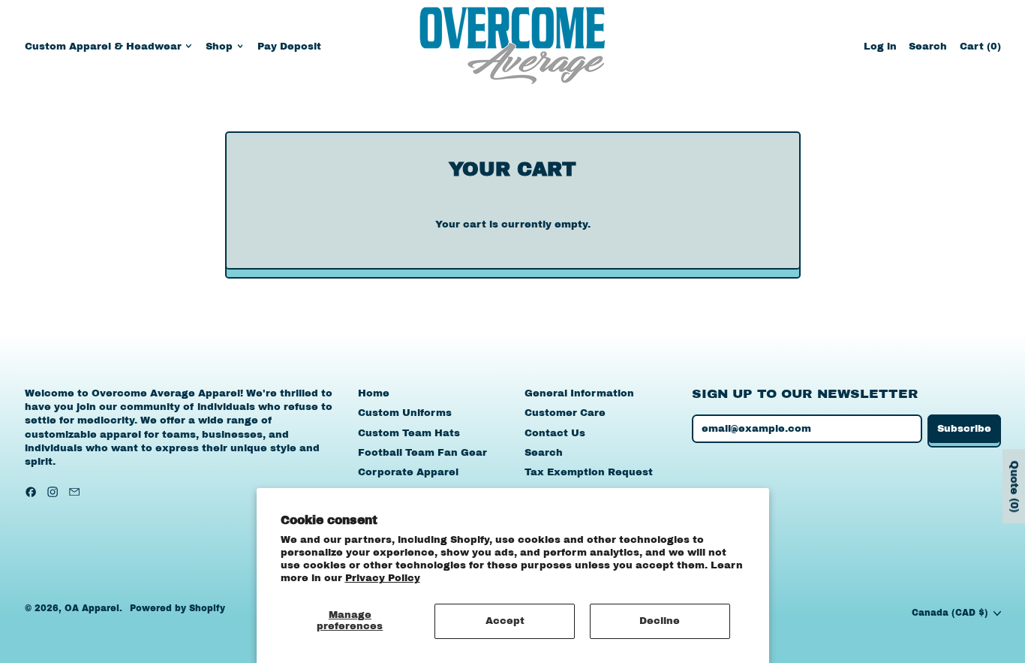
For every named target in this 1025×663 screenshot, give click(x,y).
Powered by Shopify (177, 608)
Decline (659, 621)
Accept (505, 621)
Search (544, 453)
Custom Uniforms (405, 413)
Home (373, 393)
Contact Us (555, 433)
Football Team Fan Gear (422, 453)
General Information (579, 393)
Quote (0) (1014, 486)
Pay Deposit (289, 46)
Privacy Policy (382, 578)
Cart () (980, 50)
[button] (928, 46)
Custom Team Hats (409, 433)
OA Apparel (92, 608)
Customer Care (565, 413)
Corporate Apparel (408, 472)
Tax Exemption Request (589, 472)
